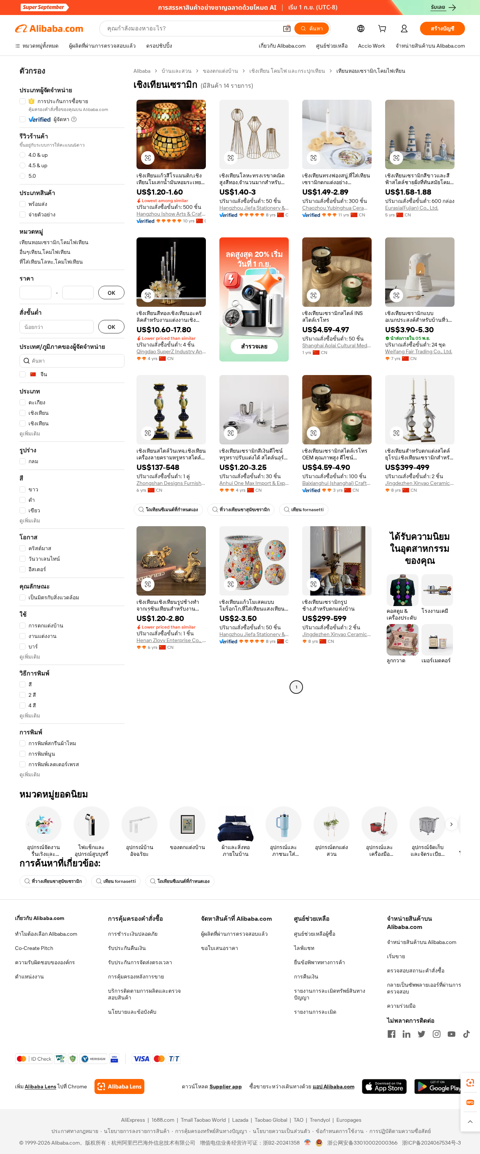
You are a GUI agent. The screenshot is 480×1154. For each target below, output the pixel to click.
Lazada (240, 1120)
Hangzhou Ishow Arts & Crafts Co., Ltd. (171, 214)
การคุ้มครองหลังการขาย (136, 977)
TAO (298, 1120)
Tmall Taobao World (203, 1120)
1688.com (163, 1120)
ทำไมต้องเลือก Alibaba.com (46, 934)
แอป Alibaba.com (333, 1086)
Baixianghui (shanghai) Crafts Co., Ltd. (337, 483)
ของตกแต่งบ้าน (220, 71)
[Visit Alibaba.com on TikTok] (466, 1033)
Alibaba (142, 71)
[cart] (383, 30)
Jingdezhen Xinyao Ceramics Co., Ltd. (419, 483)
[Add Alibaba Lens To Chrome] (119, 1086)
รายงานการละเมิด (315, 1012)
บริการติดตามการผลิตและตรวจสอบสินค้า (144, 994)
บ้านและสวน (177, 71)
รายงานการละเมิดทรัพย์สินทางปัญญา (329, 994)
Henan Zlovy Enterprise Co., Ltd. (171, 640)
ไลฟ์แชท (304, 948)
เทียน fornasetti (307, 509)
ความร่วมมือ (401, 1006)
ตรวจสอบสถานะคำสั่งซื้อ (415, 971)
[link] (470, 1082)
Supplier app (226, 1086)
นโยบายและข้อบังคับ (132, 1012)
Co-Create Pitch (34, 948)
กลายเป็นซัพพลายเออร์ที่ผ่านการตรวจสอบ (424, 988)
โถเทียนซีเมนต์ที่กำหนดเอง (172, 509)
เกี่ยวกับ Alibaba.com (39, 918)
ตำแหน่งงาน (29, 977)
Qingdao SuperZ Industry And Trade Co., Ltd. (171, 351)
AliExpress (133, 1120)
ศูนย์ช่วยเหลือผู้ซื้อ (314, 934)
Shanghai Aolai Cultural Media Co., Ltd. (337, 345)
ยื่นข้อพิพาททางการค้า (319, 962)
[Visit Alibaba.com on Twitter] (421, 1033)
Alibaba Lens (40, 1086)
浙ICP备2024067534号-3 (431, 1143)
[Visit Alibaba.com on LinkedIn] (406, 1033)
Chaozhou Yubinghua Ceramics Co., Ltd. (337, 208)
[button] (286, 28)
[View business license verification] (307, 1142)
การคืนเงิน (306, 977)
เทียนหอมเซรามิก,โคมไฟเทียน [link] (370, 71)
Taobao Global (271, 1120)
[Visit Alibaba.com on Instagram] (436, 1033)
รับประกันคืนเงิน (127, 948)
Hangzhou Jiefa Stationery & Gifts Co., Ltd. (254, 208)
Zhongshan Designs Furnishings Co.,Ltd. (171, 483)
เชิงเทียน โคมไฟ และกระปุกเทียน (287, 71)
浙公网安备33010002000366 (362, 1143)
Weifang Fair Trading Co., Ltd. (418, 351)
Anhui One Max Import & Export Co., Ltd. (254, 483)
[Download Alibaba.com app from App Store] (384, 1086)
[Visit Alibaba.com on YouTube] (451, 1033)
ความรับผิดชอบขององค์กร (45, 962)
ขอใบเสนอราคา (219, 948)
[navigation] (72, 422)
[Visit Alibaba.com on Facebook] (391, 1033)
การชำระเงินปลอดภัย (133, 934)
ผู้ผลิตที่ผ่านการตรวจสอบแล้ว (234, 934)
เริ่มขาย (396, 956)
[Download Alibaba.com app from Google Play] (439, 1086)
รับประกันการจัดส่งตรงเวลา (140, 962)
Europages (349, 1120)
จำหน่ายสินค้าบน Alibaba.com (421, 942)
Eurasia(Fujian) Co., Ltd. (411, 208)
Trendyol (320, 1120)
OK (111, 293)
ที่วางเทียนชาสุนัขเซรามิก (245, 509)
